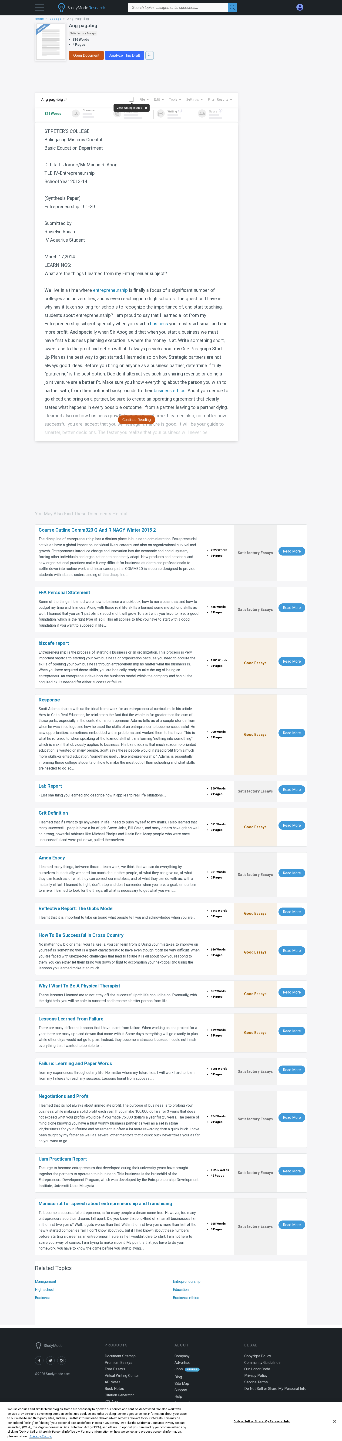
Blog (178, 1377)
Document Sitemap (120, 1356)
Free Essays (115, 1369)
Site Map (181, 1383)
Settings (192, 99)
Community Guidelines (262, 1362)
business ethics (169, 390)
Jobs (178, 1369)
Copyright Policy (257, 1356)
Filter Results (218, 99)
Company (182, 1356)
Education (181, 1289)
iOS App (111, 1401)
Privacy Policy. (41, 1436)
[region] (171, 1421)
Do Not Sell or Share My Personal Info (262, 1421)
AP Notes (113, 1382)
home (39, 18)
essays (56, 18)
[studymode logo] (89, 7)
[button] (39, 9)
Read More (292, 551)
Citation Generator (119, 1395)
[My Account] (301, 7)
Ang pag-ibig (83, 25)
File (142, 99)
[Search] (232, 7)
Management (45, 1281)
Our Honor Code (257, 1369)
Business (42, 1298)
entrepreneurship (110, 290)
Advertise (182, 1362)
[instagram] (62, 1363)
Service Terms (256, 1382)
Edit (157, 99)
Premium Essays (118, 1362)
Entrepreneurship (187, 1281)
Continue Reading (136, 420)
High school (44, 1289)
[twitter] (51, 1363)
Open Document (86, 55)
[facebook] (40, 1363)
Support (180, 1390)
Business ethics (186, 1298)
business (159, 323)
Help (178, 1396)
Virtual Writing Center (122, 1375)
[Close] (334, 1421)
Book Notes (114, 1388)
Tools (173, 99)
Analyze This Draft (124, 55)
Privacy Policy (256, 1375)
